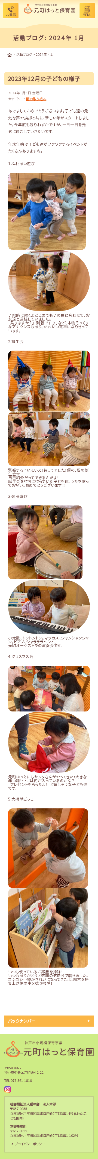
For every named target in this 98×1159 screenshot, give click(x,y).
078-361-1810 (21, 1080)
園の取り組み (36, 98)
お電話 (11, 14)
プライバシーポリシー (30, 1143)
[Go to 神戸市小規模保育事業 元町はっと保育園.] (9, 55)
